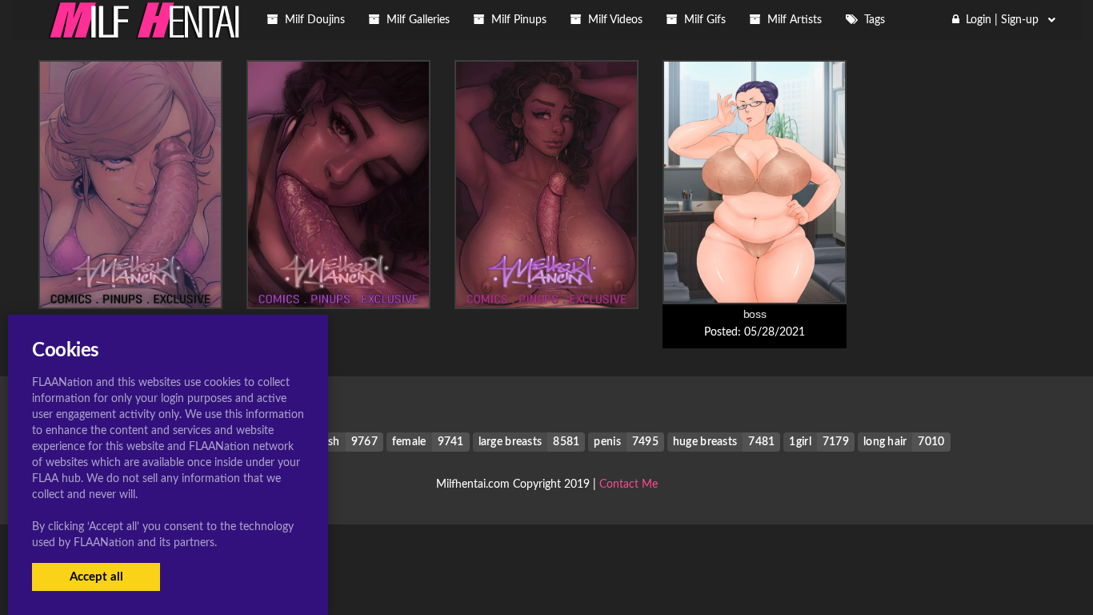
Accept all (96, 577)
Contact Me (628, 484)
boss (755, 314)
